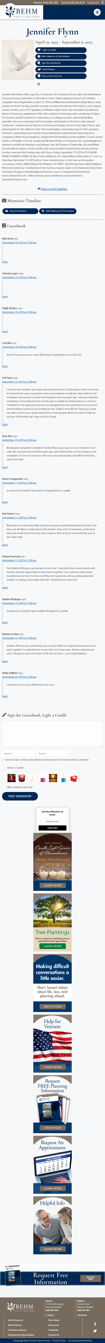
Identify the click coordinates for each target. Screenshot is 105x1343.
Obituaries (53, 1330)
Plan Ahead (53, 1320)
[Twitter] (95, 1331)
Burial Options (15, 1325)
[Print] (38, 84)
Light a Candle (49, 50)
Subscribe (52, 828)
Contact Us (53, 1335)
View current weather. (54, 188)
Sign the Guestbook (50, 63)
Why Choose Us (15, 1320)
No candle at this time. (21, 787)
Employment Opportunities (21, 1335)
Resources (53, 1325)
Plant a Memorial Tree (52, 76)
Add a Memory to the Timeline (55, 56)
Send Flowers (48, 69)
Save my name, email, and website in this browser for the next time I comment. (47, 760)
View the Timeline (17, 211)
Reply (5, 262)
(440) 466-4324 (52, 1310)
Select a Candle (15, 768)
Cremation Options (17, 1330)
